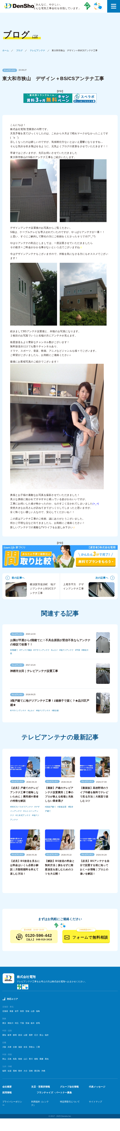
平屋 (78, 650)
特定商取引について (70, 1101)
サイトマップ (95, 1101)
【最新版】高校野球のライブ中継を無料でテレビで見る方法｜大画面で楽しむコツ (94, 794)
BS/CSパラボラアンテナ (22, 807)
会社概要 (7, 1086)
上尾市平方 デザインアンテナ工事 (73, 586)
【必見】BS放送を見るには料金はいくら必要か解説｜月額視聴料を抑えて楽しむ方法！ (25, 867)
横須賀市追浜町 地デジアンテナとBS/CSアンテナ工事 (43, 588)
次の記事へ (101, 577)
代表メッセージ (97, 1086)
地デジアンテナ (67, 650)
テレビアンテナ (37, 50)
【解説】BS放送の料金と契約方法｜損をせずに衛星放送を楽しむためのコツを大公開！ (60, 867)
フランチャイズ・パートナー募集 (54, 1092)
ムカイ (55, 650)
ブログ (19, 50)
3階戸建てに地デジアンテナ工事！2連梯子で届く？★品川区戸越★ (49, 702)
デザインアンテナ (42, 650)
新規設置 (63, 807)
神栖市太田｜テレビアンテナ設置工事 (34, 671)
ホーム (5, 50)
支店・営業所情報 (40, 1086)
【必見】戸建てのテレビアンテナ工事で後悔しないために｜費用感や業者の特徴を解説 (24, 794)
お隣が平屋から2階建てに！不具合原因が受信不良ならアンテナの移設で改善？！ (50, 642)
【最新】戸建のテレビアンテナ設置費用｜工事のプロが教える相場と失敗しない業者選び (59, 794)
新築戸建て (51, 807)
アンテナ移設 (26, 650)
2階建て (14, 650)
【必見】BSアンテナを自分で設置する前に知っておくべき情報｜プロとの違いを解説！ (95, 867)
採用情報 (7, 1092)
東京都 (56, 710)
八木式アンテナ (23, 815)
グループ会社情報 (69, 1086)
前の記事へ (18, 577)
